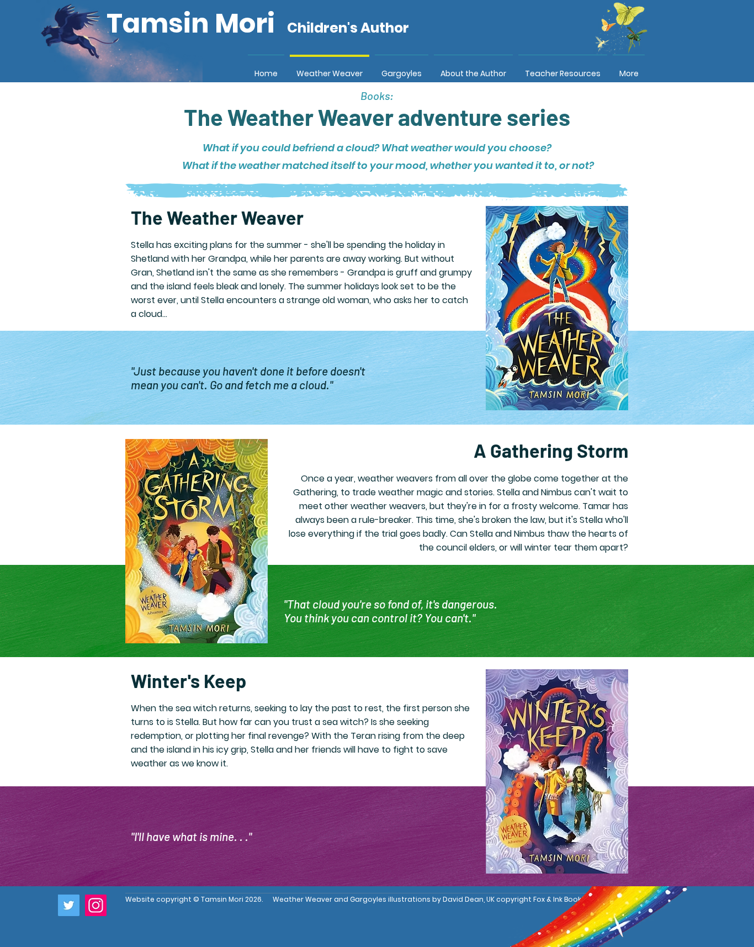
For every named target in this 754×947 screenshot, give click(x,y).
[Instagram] (96, 905)
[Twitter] (68, 905)
